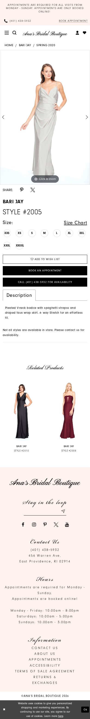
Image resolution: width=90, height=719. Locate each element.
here (60, 716)
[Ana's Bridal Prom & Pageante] (45, 34)
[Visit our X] (56, 524)
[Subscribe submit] (63, 511)
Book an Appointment (45, 270)
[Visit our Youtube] (67, 524)
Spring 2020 (45, 45)
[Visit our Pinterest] (45, 524)
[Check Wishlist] (84, 33)
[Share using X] (32, 190)
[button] (7, 33)
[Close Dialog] (4, 709)
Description (19, 295)
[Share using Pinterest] (21, 190)
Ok (85, 709)
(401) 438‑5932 (45, 550)
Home (9, 45)
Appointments (45, 659)
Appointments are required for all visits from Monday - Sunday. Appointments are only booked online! (45, 8)
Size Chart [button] (75, 222)
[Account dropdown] (77, 32)
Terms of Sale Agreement (45, 671)
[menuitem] (7, 33)
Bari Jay (25, 45)
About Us (45, 654)
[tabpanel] (45, 117)
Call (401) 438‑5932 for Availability (45, 282)
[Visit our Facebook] (23, 524)
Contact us (45, 648)
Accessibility (45, 665)
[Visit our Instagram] (34, 524)
